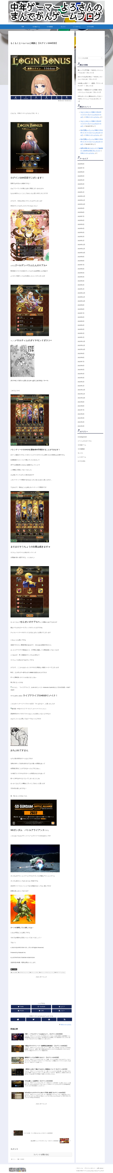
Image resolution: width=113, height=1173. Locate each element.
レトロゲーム (82, 457)
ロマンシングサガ (34, 972)
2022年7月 (81, 361)
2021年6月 (81, 414)
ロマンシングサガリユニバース (46, 972)
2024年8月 (81, 261)
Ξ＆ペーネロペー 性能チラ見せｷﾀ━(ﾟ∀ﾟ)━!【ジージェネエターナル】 (90, 114)
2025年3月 (81, 232)
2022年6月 (81, 365)
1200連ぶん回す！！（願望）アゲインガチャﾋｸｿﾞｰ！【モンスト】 (90, 85)
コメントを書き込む (41, 1154)
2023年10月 (81, 301)
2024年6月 (81, 269)
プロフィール (79, 1168)
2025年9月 (81, 208)
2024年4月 (81, 277)
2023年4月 (81, 325)
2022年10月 (81, 349)
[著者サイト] (18, 1019)
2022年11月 (81, 345)
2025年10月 (81, 204)
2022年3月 (81, 378)
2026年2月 (81, 188)
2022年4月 (81, 373)
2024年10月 (81, 253)
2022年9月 (81, 353)
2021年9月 (81, 402)
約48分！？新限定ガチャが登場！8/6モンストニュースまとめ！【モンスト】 (90, 91)
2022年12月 (81, 341)
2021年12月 (81, 390)
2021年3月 (81, 426)
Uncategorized (82, 437)
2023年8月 (81, 309)
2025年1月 (81, 240)
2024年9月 (81, 257)
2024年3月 (81, 281)
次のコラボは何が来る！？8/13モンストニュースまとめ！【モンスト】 (90, 78)
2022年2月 (81, 382)
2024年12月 (81, 244)
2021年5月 (81, 418)
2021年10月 (81, 398)
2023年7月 (81, 313)
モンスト (80, 453)
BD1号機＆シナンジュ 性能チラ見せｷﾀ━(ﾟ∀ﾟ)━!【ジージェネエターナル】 (91, 132)
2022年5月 (81, 369)
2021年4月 (81, 422)
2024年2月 (81, 285)
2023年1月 (81, 337)
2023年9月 (81, 305)
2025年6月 (81, 220)
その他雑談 (14, 969)
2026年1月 (81, 192)
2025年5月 (81, 224)
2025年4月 (81, 228)
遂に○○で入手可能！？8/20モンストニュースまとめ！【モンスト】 (90, 71)
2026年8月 (81, 164)
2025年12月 (81, 196)
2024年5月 (81, 273)
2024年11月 (81, 248)
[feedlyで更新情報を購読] (49, 1019)
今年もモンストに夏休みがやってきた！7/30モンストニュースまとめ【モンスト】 (90, 99)
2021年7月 (81, 410)
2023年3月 (81, 329)
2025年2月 (81, 236)
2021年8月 (81, 406)
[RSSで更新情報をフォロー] (64, 1019)
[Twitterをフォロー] (33, 1019)
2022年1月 (81, 386)
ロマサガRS (14, 972)
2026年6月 (81, 172)
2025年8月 (81, 212)
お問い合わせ (100, 1168)
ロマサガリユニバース (24, 972)
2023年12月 (81, 293)
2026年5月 (81, 176)
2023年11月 (81, 297)
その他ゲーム (82, 445)
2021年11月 (81, 394)
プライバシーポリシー (89, 1168)
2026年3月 (81, 184)
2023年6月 (81, 317)
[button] (101, 58)
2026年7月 (81, 168)
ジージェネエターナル (85, 441)
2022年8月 (81, 357)
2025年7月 (81, 216)
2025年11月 (81, 200)
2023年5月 (81, 321)
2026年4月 (81, 180)
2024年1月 (81, 289)
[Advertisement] (41, 35)
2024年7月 (81, 265)
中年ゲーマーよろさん (60, 972)
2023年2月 (81, 333)
